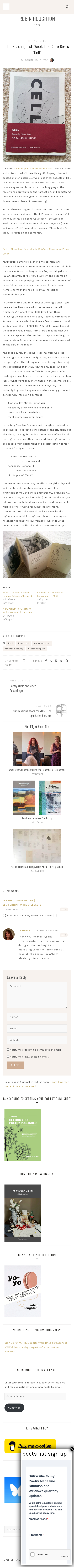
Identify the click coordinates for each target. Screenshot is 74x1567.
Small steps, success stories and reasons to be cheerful (37, 769)
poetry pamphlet (37, 649)
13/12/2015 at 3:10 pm (13, 909)
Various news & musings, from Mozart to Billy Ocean (37, 866)
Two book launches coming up (37, 818)
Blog (30, 40)
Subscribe (14, 1407)
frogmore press (43, 643)
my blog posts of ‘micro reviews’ (33, 168)
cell (11, 643)
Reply (63, 909)
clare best (24, 643)
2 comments (12, 660)
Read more (36, 749)
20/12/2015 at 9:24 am (47, 930)
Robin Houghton (37, 18)
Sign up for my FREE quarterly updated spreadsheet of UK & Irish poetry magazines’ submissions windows (35, 1347)
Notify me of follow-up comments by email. (35, 1049)
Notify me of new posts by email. (29, 1056)
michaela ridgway (14, 649)
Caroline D (25, 930)
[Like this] (24, 660)
